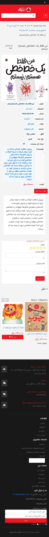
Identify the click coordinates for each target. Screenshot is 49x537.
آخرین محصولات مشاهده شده (33, 448)
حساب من (41, 470)
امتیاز (43, 244)
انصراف (33, 524)
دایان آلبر (29, 108)
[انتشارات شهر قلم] (24, 9)
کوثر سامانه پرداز (15, 532)
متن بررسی (40, 263)
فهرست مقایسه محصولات (35, 452)
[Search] (33, 15)
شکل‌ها (27, 118)
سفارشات (41, 474)
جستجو (42, 444)
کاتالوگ (42, 427)
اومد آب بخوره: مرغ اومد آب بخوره (12, 327)
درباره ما (42, 431)
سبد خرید (41, 482)
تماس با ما (41, 435)
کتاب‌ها (42, 456)
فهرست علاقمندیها (38, 486)
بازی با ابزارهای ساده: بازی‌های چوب (36, 333)
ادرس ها (42, 478)
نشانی (42, 423)
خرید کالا (13, 337)
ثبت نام (42, 524)
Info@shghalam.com (21, 494)
